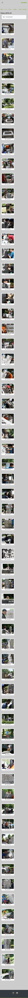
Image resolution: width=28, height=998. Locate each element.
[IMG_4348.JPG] (8, 644)
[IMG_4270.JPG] (8, 283)
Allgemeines (16, 9)
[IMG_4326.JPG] (8, 584)
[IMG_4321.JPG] (8, 569)
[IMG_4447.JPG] (8, 914)
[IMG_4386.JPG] (8, 764)
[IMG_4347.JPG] (8, 629)
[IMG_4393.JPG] (8, 794)
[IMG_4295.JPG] (8, 373)
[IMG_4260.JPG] (8, 223)
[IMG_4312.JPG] (8, 464)
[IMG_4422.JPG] (8, 869)
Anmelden (24, 2)
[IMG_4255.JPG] (8, 208)
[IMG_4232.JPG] (8, 28)
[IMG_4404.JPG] (8, 824)
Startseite (2, 9)
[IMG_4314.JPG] (8, 494)
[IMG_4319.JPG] (8, 554)
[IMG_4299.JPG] (8, 389)
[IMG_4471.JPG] (8, 929)
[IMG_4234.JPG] (8, 43)
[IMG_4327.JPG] (8, 599)
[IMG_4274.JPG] (8, 328)
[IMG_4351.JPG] (8, 674)
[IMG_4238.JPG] (8, 73)
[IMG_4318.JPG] (8, 539)
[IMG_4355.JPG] (8, 689)
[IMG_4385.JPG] (8, 749)
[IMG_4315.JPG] (8, 509)
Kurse (6, 9)
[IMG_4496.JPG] (8, 959)
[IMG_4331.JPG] (8, 614)
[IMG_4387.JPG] (8, 779)
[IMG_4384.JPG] (8, 734)
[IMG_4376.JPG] (8, 719)
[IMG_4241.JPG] (8, 103)
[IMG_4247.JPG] (8, 148)
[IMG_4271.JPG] (8, 298)
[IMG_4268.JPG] (8, 253)
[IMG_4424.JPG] (8, 884)
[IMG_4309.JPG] (8, 449)
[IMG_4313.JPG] (8, 479)
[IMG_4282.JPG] (8, 343)
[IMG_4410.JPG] (8, 839)
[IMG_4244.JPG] (8, 118)
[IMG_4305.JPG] (8, 419)
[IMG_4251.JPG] (8, 178)
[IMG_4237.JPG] (8, 58)
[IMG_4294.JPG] (8, 358)
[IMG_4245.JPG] (8, 133)
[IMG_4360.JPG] (8, 704)
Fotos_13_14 (10, 9)
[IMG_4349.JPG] (8, 659)
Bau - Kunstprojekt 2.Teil (23, 9)
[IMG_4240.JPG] (8, 88)
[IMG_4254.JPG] (8, 193)
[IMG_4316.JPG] (8, 524)
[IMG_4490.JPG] (8, 944)
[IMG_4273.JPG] (8, 313)
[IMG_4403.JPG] (8, 809)
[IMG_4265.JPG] (8, 238)
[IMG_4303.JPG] (8, 403)
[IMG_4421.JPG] (8, 854)
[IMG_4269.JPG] (8, 268)
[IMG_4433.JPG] (8, 899)
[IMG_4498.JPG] (8, 974)
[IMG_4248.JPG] (8, 163)
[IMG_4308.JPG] (8, 434)
